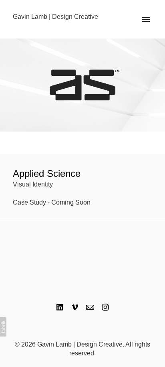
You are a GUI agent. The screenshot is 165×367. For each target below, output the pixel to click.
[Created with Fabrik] (3, 327)
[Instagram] (105, 307)
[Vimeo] (74, 307)
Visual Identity (33, 184)
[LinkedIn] (59, 307)
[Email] (90, 307)
